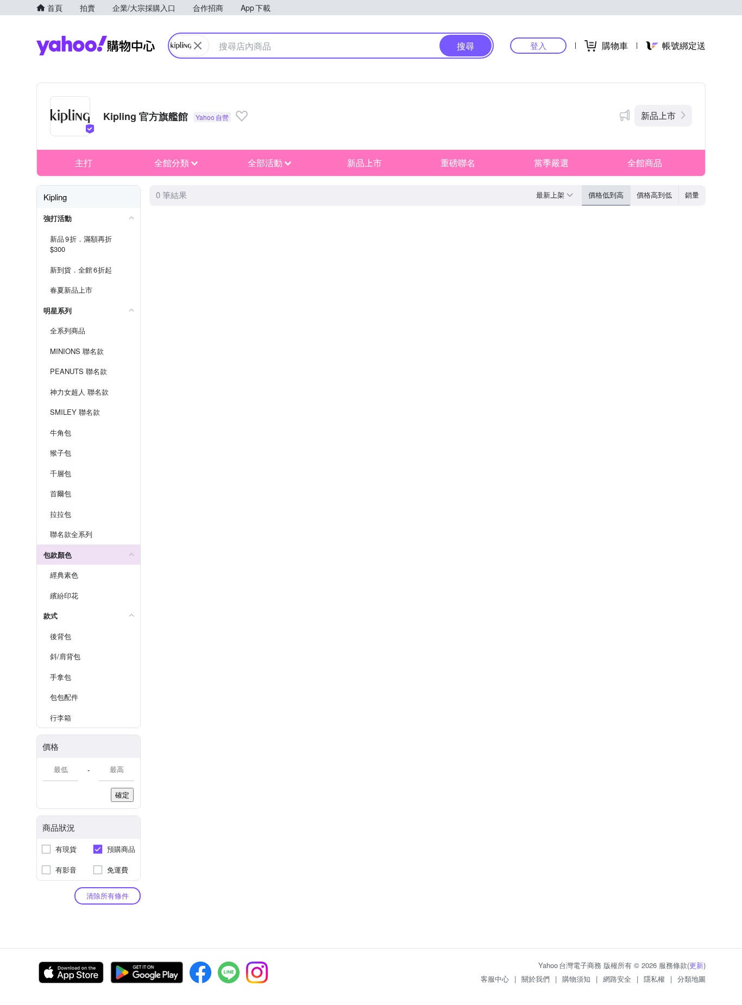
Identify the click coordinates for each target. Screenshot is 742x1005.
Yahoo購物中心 (95, 46)
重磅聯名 (458, 162)
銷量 (692, 194)
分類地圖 (691, 979)
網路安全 (617, 979)
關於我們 (535, 979)
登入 (538, 45)
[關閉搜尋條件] (197, 45)
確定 (122, 794)
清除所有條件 (107, 895)
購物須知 (576, 979)
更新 (696, 965)
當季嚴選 (551, 162)
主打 (83, 162)
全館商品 (644, 162)
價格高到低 (654, 194)
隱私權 (654, 979)
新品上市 (658, 115)
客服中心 (495, 979)
